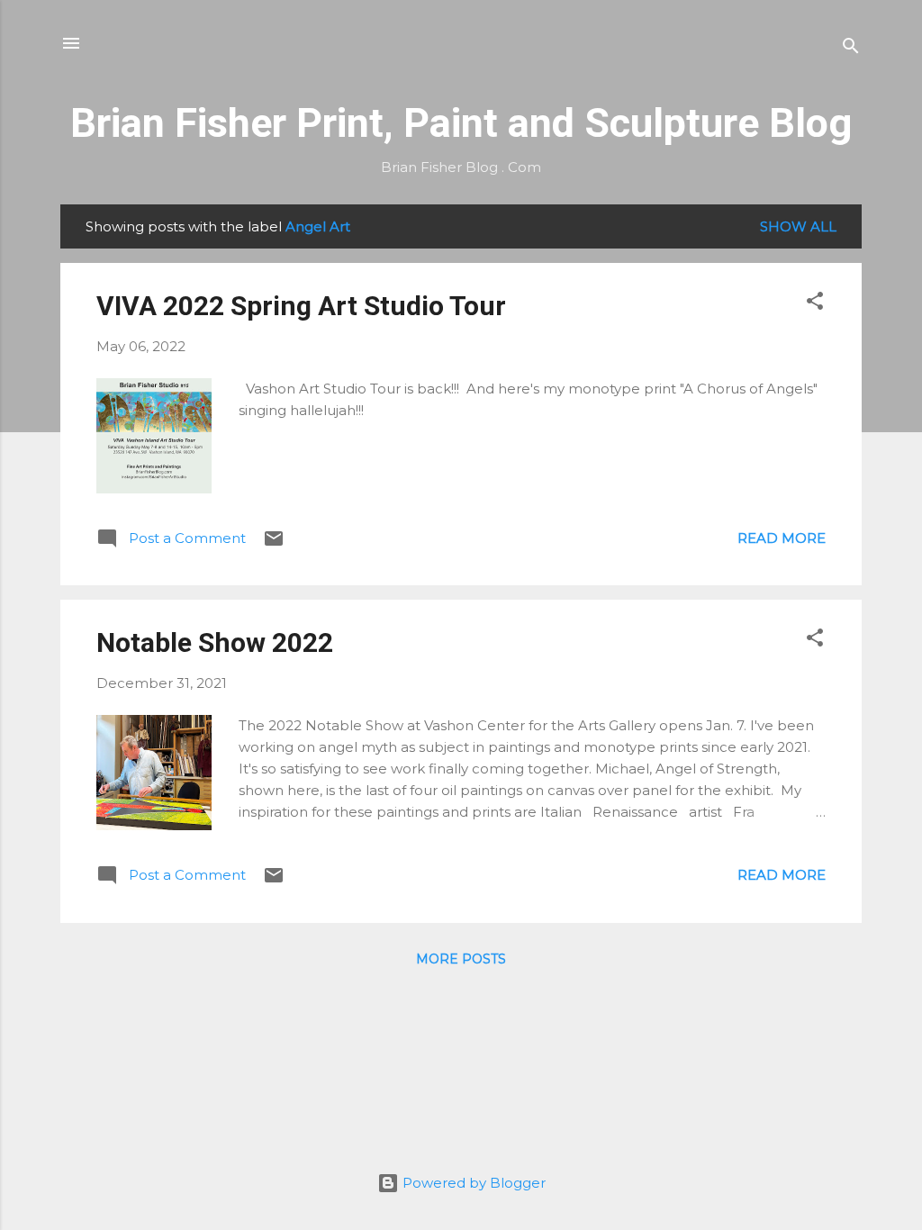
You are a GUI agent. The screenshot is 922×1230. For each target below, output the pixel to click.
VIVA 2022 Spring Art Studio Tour (301, 305)
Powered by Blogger (472, 1182)
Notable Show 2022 (214, 642)
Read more (781, 538)
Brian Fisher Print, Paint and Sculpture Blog (461, 123)
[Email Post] (274, 544)
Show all (798, 226)
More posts (461, 959)
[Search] (851, 49)
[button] (815, 304)
